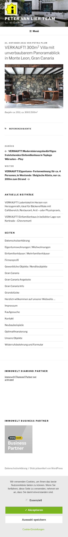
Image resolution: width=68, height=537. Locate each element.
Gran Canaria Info (14, 286)
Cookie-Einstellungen (33, 529)
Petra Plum (39, 43)
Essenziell (36, 500)
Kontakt (9, 318)
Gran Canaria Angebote (18, 279)
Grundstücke (12, 292)
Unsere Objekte (13, 338)
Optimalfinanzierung (16, 331)
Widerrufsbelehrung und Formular (24, 344)
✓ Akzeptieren (34, 510)
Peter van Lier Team (30, 18)
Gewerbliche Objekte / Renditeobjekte (26, 266)
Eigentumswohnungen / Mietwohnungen (27, 247)
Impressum (11, 305)
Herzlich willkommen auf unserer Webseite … (30, 299)
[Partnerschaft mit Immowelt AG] (18, 452)
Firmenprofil (12, 260)
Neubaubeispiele (14, 325)
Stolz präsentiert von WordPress (46, 468)
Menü (36, 31)
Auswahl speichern (34, 519)
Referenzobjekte (20, 129)
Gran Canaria (12, 273)
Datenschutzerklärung (17, 240)
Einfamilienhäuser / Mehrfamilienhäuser (27, 253)
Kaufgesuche (12, 312)
